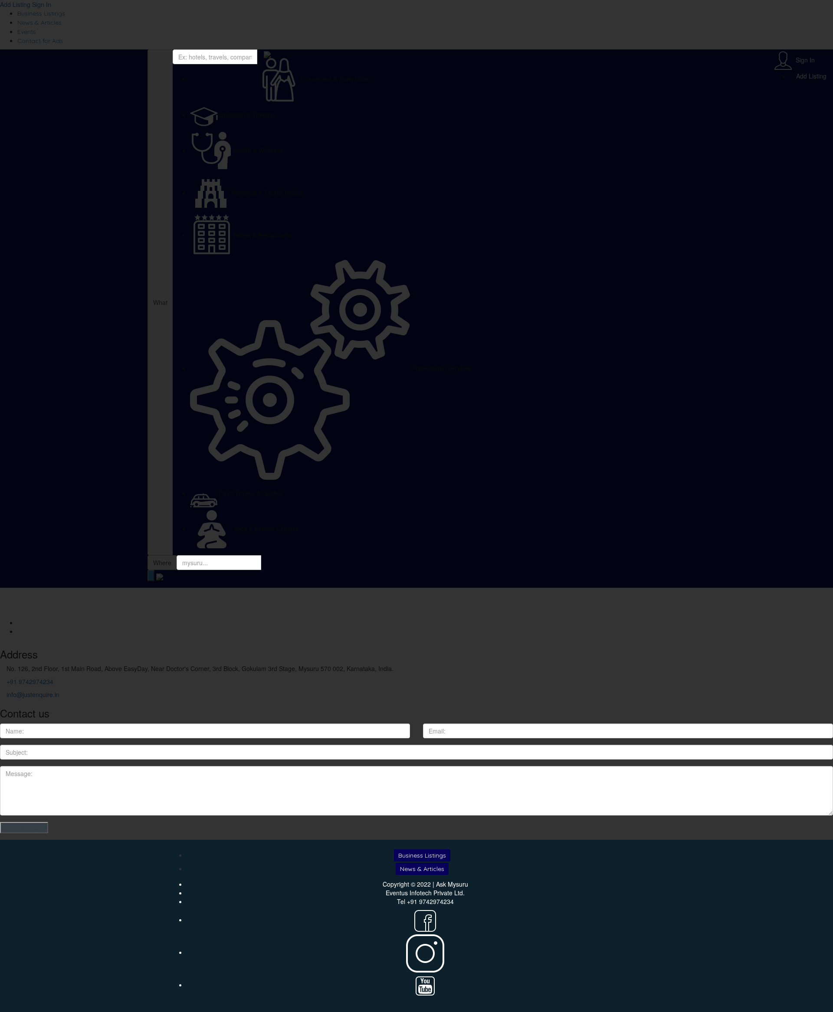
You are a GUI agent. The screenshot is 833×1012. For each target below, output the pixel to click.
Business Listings (422, 855)
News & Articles (422, 869)
